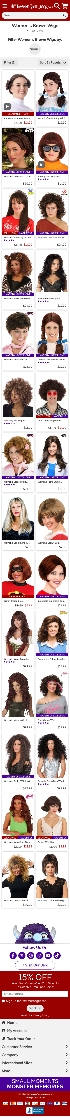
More (6, 1071)
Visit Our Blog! (37, 965)
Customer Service (17, 1047)
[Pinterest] (30, 955)
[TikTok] (57, 955)
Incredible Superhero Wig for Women (51, 601)
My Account (17, 1031)
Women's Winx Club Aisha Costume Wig (17, 842)
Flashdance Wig (46, 720)
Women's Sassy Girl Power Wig (17, 299)
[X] (21, 955)
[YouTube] (48, 955)
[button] (65, 6)
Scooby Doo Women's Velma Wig (49, 177)
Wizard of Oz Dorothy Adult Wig (52, 118)
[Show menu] (5, 6)
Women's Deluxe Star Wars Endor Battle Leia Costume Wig (17, 177)
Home (12, 1023)
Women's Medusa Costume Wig (17, 720)
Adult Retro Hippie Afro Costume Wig (49, 421)
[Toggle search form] (57, 6)
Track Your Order (21, 1039)
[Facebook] (13, 955)
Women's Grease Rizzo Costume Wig (15, 360)
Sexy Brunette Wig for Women (49, 299)
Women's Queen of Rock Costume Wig (16, 901)
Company (10, 1055)
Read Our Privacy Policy (35, 1015)
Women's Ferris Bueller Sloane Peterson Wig (49, 482)
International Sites (17, 1063)
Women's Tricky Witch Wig (17, 781)
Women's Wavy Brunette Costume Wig (16, 659)
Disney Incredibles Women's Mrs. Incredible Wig (16, 601)
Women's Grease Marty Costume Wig (15, 482)
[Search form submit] (64, 15)
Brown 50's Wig (46, 842)
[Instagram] (39, 955)
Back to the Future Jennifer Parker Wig (51, 659)
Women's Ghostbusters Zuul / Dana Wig (52, 238)
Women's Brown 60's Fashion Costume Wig (49, 543)
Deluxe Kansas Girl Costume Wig (52, 360)
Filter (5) (9, 62)
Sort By (51, 62)
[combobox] (31, 15)
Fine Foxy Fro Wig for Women (14, 421)
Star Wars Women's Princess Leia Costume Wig (18, 118)
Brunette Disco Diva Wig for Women (52, 781)
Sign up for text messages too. (26, 1001)
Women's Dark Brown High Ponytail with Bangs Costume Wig (51, 901)
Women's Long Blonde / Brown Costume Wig (16, 543)
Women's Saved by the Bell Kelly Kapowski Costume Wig (18, 238)
